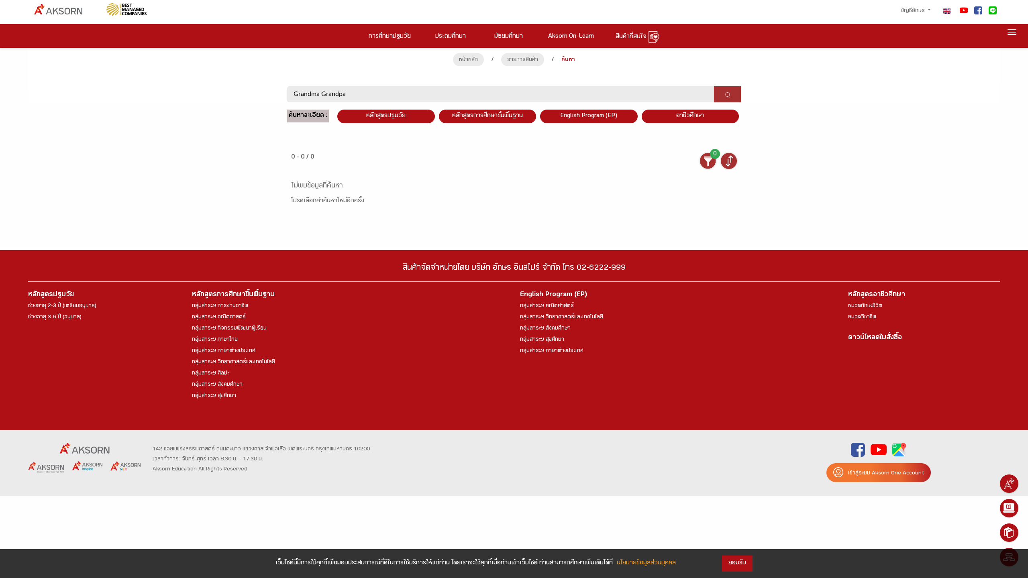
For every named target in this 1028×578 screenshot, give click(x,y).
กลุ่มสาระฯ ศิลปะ (210, 373)
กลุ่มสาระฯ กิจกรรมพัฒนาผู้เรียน (229, 328)
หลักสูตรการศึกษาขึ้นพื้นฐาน (233, 295)
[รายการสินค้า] (1009, 532)
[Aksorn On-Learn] (1009, 508)
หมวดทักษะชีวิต (865, 306)
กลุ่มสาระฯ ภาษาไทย (215, 340)
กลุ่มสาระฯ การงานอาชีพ (220, 306)
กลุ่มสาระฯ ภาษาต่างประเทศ (223, 351)
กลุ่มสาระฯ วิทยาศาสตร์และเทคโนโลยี (233, 362)
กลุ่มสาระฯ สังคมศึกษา (217, 385)
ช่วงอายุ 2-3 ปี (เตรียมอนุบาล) (62, 306)
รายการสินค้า (522, 60)
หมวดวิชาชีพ (862, 317)
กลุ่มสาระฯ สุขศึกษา (214, 396)
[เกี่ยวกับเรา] (1009, 483)
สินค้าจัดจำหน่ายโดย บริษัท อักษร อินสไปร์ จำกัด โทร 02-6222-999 (514, 268)
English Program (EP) (588, 116)
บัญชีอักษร (913, 11)
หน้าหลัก (468, 60)
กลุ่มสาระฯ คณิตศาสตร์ (219, 317)
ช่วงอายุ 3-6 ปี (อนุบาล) (55, 317)
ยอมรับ (737, 563)
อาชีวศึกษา (690, 116)
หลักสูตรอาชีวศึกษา (876, 295)
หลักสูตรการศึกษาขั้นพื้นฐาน (487, 116)
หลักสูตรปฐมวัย (51, 295)
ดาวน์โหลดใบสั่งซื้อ (875, 338)
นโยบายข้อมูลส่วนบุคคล (646, 563)
